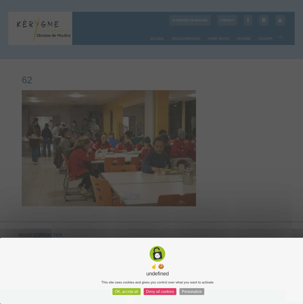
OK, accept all (126, 292)
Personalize (192, 292)
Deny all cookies (160, 292)
